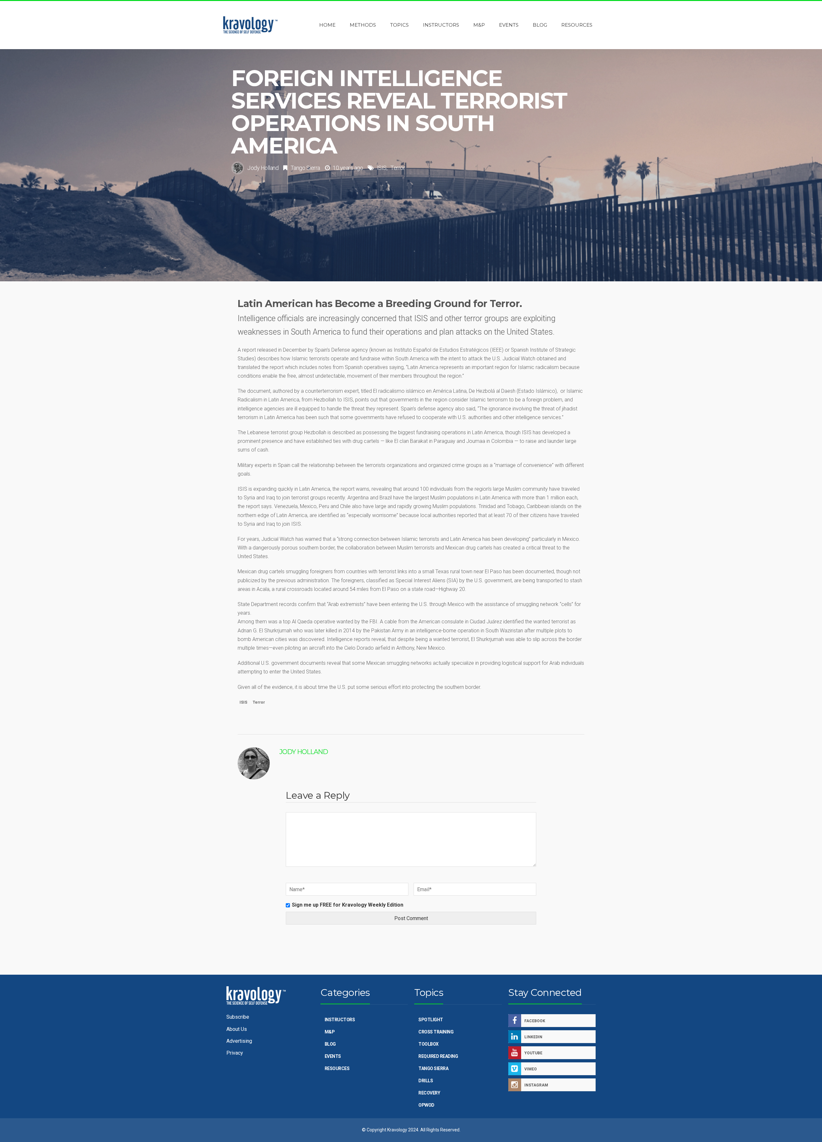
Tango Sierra (305, 167)
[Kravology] (250, 25)
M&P (330, 1031)
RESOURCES (337, 1068)
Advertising (239, 1041)
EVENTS (333, 1056)
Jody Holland (262, 167)
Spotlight (430, 1019)
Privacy (234, 1053)
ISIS (382, 167)
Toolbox (428, 1044)
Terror (397, 167)
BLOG (330, 1044)
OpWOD (426, 1105)
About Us (236, 1029)
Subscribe (237, 1017)
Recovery (429, 1092)
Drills (425, 1080)
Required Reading (438, 1056)
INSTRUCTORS (340, 1019)
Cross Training (435, 1031)
